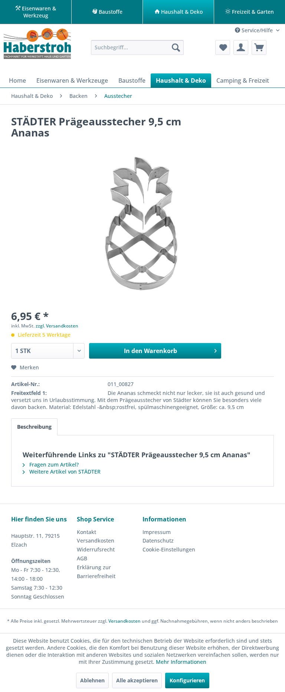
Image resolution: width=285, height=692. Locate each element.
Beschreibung (34, 426)
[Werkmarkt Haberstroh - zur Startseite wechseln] (37, 46)
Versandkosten (95, 540)
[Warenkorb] (259, 47)
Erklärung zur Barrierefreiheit (96, 572)
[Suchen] (176, 47)
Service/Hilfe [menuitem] (257, 30)
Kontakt (86, 532)
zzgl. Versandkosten (57, 326)
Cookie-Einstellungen (168, 549)
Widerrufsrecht (96, 549)
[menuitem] (137, 47)
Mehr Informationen (181, 661)
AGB (82, 558)
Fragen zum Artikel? (53, 464)
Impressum (156, 532)
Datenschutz (158, 540)
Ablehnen (92, 680)
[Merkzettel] (222, 47)
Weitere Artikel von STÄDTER (64, 471)
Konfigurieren (187, 680)
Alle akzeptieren (137, 680)
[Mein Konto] (240, 47)
